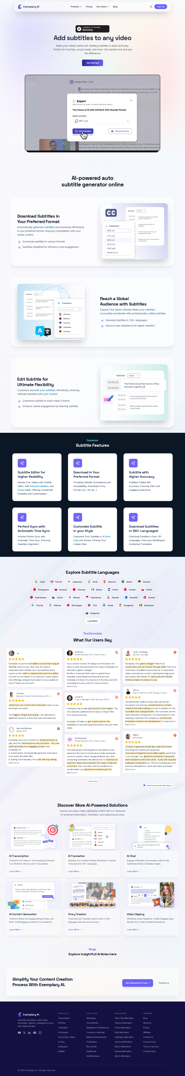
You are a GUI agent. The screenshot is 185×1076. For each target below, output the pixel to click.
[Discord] (34, 1032)
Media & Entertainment (96, 1037)
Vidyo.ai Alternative (123, 1023)
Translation (63, 1027)
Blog (145, 1018)
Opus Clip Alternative (124, 1018)
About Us (147, 1023)
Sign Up (160, 6)
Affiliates (147, 1032)
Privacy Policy (149, 1042)
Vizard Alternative (123, 1027)
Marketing (91, 1018)
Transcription (64, 1018)
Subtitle (61, 1051)
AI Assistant (63, 1032)
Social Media (92, 1023)
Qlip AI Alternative (123, 1056)
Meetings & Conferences (98, 1027)
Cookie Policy (149, 1051)
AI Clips (61, 1042)
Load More (92, 621)
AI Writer (62, 1023)
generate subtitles (43, 227)
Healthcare (91, 1051)
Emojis (21, 490)
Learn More (14, 871)
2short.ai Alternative (123, 1042)
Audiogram (63, 1046)
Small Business (93, 1056)
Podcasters (92, 1042)
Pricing (146, 1027)
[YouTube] (19, 1032)
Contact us (164, 983)
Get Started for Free (136, 983)
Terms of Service (151, 1046)
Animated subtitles (39, 486)
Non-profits (92, 1046)
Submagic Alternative (124, 1037)
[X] (24, 1032)
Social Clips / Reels (66, 1037)
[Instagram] (40, 1032)
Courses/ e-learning (95, 1032)
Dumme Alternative (123, 1051)
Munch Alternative (123, 1046)
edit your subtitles (45, 390)
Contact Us (148, 1037)
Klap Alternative (122, 1032)
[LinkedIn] (29, 1032)
